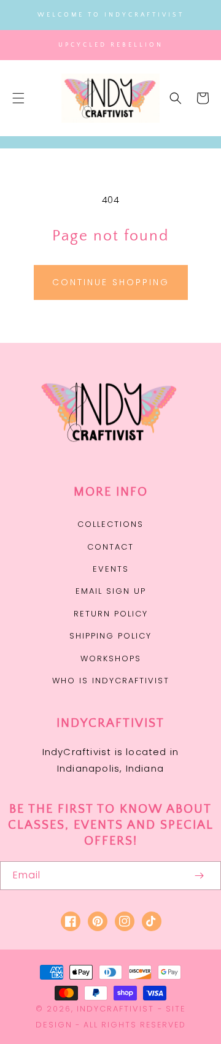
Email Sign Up (111, 591)
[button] (18, 98)
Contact (110, 547)
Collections (110, 524)
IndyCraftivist (115, 1009)
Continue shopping (110, 282)
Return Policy (111, 614)
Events (111, 569)
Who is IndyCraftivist (110, 680)
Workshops (110, 658)
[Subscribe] (198, 875)
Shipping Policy (110, 636)
